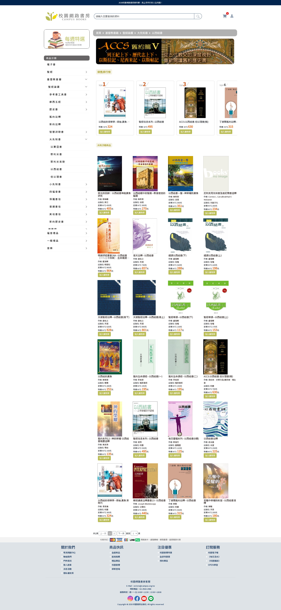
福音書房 (143, 382)
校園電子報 (213, 552)
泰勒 (175, 503)
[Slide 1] (165, 60)
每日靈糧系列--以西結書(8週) (183, 438)
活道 (142, 202)
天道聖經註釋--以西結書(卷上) (149, 317)
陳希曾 (141, 199)
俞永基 (211, 442)
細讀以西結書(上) (213, 255)
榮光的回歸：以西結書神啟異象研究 (114, 194)
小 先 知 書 (55, 184)
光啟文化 (214, 202)
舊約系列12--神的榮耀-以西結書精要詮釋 (113, 440)
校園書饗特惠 (166, 552)
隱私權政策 (68, 573)
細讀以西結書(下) (177, 255)
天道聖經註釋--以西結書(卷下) (113, 317)
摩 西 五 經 (55, 102)
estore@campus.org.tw (144, 585)
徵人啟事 (67, 564)
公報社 (142, 506)
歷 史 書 (53, 109)
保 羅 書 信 (55, 199)
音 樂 (49, 248)
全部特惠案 (165, 556)
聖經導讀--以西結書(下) (180, 317)
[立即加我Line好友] (151, 599)
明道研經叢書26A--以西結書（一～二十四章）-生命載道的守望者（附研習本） (113, 258)
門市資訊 (67, 560)
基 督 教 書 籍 (54, 79)
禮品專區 (116, 560)
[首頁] (68, 16)
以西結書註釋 (211, 438)
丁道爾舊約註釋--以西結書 (233, 121)
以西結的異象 (105, 376)
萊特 (140, 442)
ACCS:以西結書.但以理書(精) (193, 121)
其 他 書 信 (55, 214)
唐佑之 (141, 258)
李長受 (141, 379)
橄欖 (106, 382)
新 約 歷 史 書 (56, 221)
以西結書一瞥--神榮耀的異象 (183, 193)
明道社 (107, 264)
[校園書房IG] (130, 599)
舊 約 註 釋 (55, 116)
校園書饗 (116, 564)
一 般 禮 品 (52, 240)
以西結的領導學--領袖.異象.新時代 (116, 121)
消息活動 (67, 568)
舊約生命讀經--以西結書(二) (183, 376)
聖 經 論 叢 (53, 86)
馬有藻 (105, 444)
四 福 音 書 (55, 191)
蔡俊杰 (176, 442)
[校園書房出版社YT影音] (144, 599)
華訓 (106, 447)
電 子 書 (51, 64)
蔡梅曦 (105, 199)
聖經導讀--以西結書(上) (216, 317)
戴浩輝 (105, 261)
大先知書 (142, 33)
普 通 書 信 (55, 206)
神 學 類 (52, 229)
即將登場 (116, 568)
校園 (212, 385)
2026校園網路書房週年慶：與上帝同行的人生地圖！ (141, 2)
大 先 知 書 (55, 139)
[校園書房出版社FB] (137, 599)
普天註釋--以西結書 (143, 255)
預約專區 (164, 560)
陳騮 (210, 506)
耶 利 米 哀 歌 (58, 161)
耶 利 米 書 (56, 154)
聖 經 (49, 72)
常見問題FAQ (69, 552)
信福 (177, 261)
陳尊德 (105, 379)
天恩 (212, 509)
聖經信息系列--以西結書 (151, 121)
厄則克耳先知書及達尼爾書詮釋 (220, 193)
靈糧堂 (178, 445)
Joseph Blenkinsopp (147, 503)
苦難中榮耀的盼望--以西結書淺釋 (220, 502)
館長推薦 (116, 556)
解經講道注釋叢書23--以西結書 (149, 500)
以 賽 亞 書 (56, 146)
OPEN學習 (213, 564)
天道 (142, 261)
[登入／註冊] (231, 16)
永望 (212, 445)
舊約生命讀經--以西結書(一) (147, 376)
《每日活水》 (214, 556)
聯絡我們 (67, 556)
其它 (106, 202)
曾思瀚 (105, 506)
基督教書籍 (112, 33)
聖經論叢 (128, 33)
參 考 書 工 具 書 (57, 94)
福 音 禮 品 (52, 233)
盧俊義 (176, 258)
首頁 (98, 33)
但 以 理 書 (56, 176)
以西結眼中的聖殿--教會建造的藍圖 (149, 194)
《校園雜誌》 (214, 560)
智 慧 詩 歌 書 (56, 132)
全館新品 (116, 552)
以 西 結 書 (56, 169)
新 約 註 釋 (55, 124)
